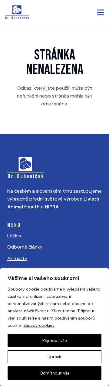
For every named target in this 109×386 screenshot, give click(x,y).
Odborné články (25, 247)
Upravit (55, 356)
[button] (100, 12)
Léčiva (14, 236)
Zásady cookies (38, 325)
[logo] (17, 12)
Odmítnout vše (55, 373)
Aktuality (17, 258)
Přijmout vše (54, 340)
